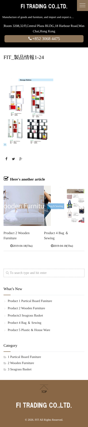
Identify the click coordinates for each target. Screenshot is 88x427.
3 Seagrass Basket (19, 369)
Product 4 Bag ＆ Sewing (24, 323)
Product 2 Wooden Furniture (26, 308)
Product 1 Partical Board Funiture (30, 301)
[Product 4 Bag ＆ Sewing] (64, 206)
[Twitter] (13, 159)
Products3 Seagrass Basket (25, 315)
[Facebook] (6, 159)
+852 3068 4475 (46, 38)
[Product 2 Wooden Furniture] (24, 206)
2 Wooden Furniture (21, 363)
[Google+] (20, 159)
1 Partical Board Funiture (24, 357)
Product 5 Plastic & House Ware (29, 330)
